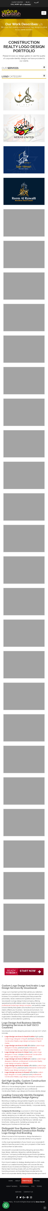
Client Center (17, 2)
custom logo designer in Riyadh (16, 1039)
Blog (28, 2)
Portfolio (26, 1181)
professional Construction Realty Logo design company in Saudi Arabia (24, 1041)
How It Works (11, 1186)
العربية (36, 2)
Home (11, 1181)
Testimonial (24, 1186)
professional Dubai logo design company (16, 1005)
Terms (39, 1186)
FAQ (32, 1186)
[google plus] (24, 1197)
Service (18, 1192)
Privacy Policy (8, 1202)
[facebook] (17, 1197)
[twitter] (20, 1197)
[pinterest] (27, 1197)
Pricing (37, 1181)
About (17, 1181)
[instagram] (31, 1197)
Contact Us (28, 1192)
